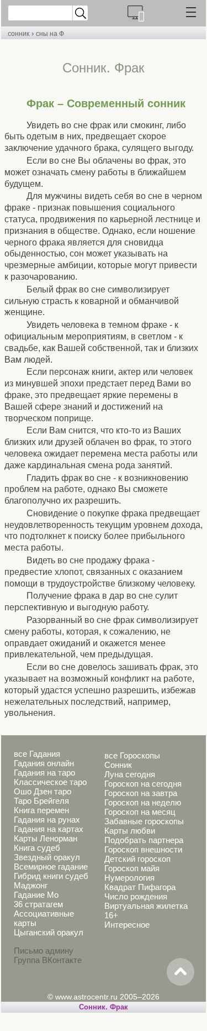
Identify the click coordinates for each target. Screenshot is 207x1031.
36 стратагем (38, 904)
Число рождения (135, 896)
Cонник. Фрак (103, 1007)
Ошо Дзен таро (42, 791)
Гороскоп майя (132, 868)
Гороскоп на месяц (140, 812)
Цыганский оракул (48, 932)
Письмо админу (43, 950)
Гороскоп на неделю (142, 802)
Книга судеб (37, 847)
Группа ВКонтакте (48, 960)
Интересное (127, 924)
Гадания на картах (48, 829)
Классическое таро (50, 782)
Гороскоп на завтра (140, 793)
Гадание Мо (36, 894)
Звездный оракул (47, 857)
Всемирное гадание (51, 866)
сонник (18, 34)
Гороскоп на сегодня (143, 783)
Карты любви (129, 830)
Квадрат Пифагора (140, 887)
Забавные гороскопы (144, 821)
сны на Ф (50, 34)
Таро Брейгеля (41, 800)
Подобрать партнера (143, 840)
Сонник (118, 765)
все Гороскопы (132, 755)
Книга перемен (41, 810)
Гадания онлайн (44, 763)
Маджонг (30, 885)
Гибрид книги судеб (51, 876)
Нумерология (129, 877)
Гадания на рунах (47, 819)
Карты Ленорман (45, 838)
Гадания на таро (44, 772)
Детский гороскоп (137, 858)
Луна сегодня (129, 774)
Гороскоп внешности (143, 849)
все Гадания (37, 753)
